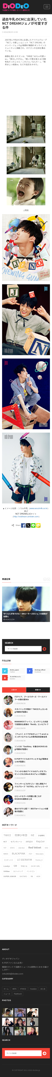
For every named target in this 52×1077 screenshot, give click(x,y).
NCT (5, 841)
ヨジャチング (18, 871)
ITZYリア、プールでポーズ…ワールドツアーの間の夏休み (31, 698)
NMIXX (5, 854)
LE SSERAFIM (24, 859)
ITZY (30, 854)
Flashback (18, 994)
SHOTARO (23, 876)
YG (32, 876)
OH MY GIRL (35, 866)
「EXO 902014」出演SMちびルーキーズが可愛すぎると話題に (25, 615)
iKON (38, 876)
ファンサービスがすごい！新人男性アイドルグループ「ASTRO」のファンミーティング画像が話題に (31, 786)
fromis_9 (39, 860)
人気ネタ (14, 690)
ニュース (7, 994)
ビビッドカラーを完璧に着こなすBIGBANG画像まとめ (28, 797)
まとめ (42, 989)
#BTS (14, 989)
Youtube (33, 989)
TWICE (7, 835)
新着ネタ (38, 690)
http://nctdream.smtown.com (26, 516)
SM (15, 865)
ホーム (6, 989)
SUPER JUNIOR (9, 876)
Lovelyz (6, 866)
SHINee (6, 871)
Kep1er (40, 841)
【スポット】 (8, 860)
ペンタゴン (31, 871)
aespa (29, 841)
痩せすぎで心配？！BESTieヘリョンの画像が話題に (31, 810)
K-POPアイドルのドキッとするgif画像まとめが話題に (31, 760)
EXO (46, 848)
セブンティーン (16, 841)
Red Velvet (34, 847)
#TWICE (23, 989)
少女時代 (41, 835)
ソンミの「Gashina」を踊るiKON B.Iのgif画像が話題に (31, 747)
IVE (32, 835)
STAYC (12, 848)
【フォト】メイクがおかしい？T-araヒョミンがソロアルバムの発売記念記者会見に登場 (31, 737)
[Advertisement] (26, 90)
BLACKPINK (18, 853)
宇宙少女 (24, 866)
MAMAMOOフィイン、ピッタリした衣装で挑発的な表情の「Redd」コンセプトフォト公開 (31, 724)
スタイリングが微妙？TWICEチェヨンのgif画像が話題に (31, 710)
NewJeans (39, 854)
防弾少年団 (21, 835)
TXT (4, 848)
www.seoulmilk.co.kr (38, 508)
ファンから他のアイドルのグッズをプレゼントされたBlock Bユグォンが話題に (31, 772)
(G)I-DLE (21, 848)
